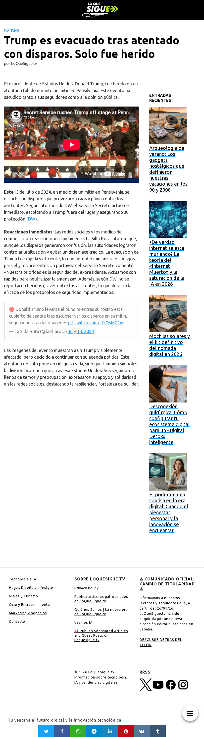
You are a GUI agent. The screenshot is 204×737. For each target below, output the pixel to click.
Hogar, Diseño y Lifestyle (31, 588)
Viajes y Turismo (23, 596)
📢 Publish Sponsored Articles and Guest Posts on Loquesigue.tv (101, 635)
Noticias (11, 30)
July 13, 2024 (81, 331)
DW (31, 218)
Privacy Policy (86, 588)
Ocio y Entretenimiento (29, 605)
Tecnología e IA (22, 579)
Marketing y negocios (28, 613)
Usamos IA (83, 622)
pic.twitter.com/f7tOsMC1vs (96, 322)
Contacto (17, 622)
